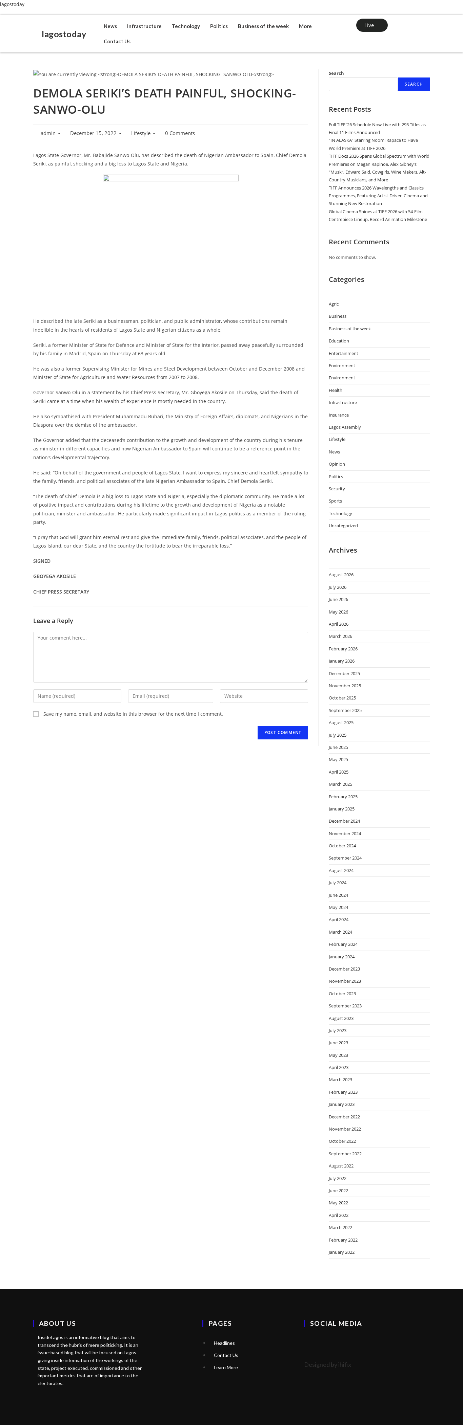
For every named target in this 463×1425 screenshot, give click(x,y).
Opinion (337, 464)
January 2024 (342, 957)
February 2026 (343, 649)
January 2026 (342, 661)
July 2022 (337, 1178)
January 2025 (342, 809)
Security (337, 489)
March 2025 (340, 784)
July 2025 (337, 735)
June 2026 (338, 599)
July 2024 (337, 883)
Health (335, 390)
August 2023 (341, 1018)
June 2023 (338, 1043)
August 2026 (341, 575)
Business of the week (263, 26)
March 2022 (340, 1227)
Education (339, 341)
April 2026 (338, 624)
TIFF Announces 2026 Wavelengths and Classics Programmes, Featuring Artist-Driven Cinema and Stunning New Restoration (378, 196)
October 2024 (342, 846)
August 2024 (341, 870)
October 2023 (342, 993)
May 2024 (338, 907)
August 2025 (341, 722)
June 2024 (338, 895)
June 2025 (338, 747)
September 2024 (345, 858)
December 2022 (344, 1117)
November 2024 (345, 833)
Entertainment (343, 353)
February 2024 (343, 944)
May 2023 (338, 1055)
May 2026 (338, 612)
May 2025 (338, 759)
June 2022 (338, 1190)
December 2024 (344, 821)
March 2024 (340, 932)
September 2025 (345, 710)
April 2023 (338, 1067)
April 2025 (338, 772)
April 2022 (338, 1215)
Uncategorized (343, 525)
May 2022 (338, 1203)
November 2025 (345, 686)
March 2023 (340, 1079)
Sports (335, 501)
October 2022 (342, 1141)
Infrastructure (144, 26)
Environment (342, 365)
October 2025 (342, 698)
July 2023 (337, 1030)
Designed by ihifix (327, 1364)
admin (48, 133)
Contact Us (117, 41)
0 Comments (180, 133)
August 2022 (341, 1166)
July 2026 (337, 587)
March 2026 (340, 636)
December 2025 (344, 673)
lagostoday (12, 4)
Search (336, 73)
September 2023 (345, 1006)
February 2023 (343, 1092)
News (110, 26)
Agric (334, 304)
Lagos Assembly (345, 427)
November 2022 (345, 1129)
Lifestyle (140, 133)
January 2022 (342, 1252)
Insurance (339, 415)
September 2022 (345, 1154)
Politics (219, 26)
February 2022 (343, 1240)
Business (337, 316)
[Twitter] (312, 1342)
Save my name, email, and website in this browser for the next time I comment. (133, 714)
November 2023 (345, 981)
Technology (186, 26)
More (305, 26)
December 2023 (344, 969)
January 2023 (342, 1104)
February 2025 (343, 797)
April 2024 (338, 919)
